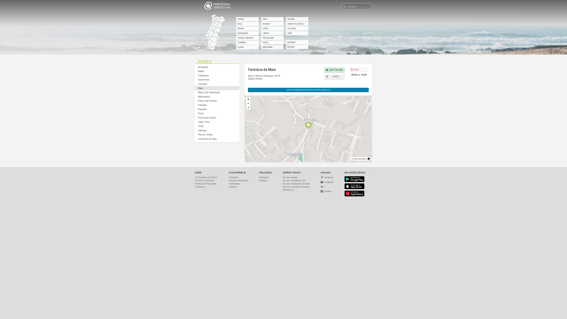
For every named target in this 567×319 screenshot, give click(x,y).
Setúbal (291, 19)
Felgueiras (203, 75)
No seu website (290, 177)
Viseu (289, 33)
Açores (291, 47)
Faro (265, 19)
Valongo (202, 130)
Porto (265, 42)
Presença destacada (238, 180)
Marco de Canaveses (209, 92)
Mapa (336, 76)
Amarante (203, 67)
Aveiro (241, 19)
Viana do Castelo (295, 24)
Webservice (288, 190)
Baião (201, 71)
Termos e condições (205, 180)
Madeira (291, 42)
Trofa (200, 126)
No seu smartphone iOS (294, 180)
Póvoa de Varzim (207, 117)
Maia (200, 88)
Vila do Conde (205, 134)
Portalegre (268, 38)
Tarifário (233, 187)
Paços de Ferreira (207, 100)
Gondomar (203, 79)
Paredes (202, 105)
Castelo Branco (246, 38)
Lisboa (266, 33)
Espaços (263, 180)
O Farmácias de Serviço (206, 177)
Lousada (202, 84)
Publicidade (234, 184)
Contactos (200, 187)
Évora (241, 47)
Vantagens (234, 177)
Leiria (265, 28)
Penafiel (202, 109)
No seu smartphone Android (296, 184)
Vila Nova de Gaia (207, 138)
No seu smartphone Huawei (296, 187)
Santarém (267, 47)
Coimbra (242, 42)
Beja (240, 24)
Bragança (243, 33)
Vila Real (291, 28)
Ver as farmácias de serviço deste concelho (308, 90)
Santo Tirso (204, 122)
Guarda (266, 24)
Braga (241, 28)
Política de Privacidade (205, 184)
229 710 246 (336, 70)
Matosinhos (204, 96)
